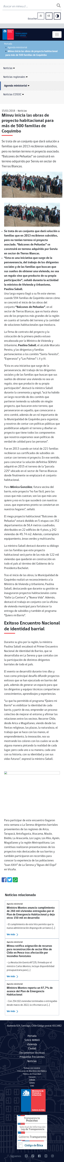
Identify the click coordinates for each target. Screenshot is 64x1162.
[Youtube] (46, 1156)
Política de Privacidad (32, 1074)
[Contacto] (26, 1156)
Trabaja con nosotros (32, 1068)
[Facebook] (39, 1156)
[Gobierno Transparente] (32, 1136)
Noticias (7, 68)
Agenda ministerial (17, 47)
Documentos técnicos (32, 1052)
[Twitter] (33, 1156)
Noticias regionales (14, 77)
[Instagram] (52, 1156)
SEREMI (32, 1080)
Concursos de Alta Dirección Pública (32, 1071)
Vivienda (32, 1044)
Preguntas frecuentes (32, 1057)
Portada (8, 44)
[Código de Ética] (32, 1145)
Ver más (11, 934)
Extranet (32, 1077)
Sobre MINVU (32, 1040)
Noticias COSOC (12, 94)
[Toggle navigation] (57, 34)
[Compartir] (4, 881)
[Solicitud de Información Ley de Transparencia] (32, 1128)
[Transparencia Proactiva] (32, 1119)
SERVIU (32, 1083)
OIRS (32, 1086)
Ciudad (32, 1048)
